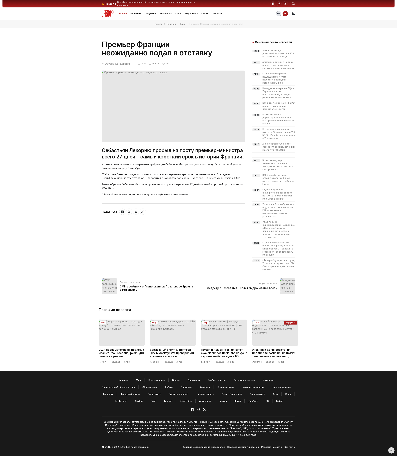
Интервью (268, 380)
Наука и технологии (253, 387)
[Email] (136, 212)
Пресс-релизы (156, 380)
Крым (237, 401)
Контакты (289, 447)
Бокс (153, 401)
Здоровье (186, 387)
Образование (150, 387)
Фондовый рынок (130, 394)
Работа (169, 387)
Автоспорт (205, 401)
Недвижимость (205, 394)
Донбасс (253, 401)
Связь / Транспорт (231, 394)
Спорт (204, 13)
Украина (123, 380)
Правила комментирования (243, 447)
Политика (135, 13)
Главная (122, 13)
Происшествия (225, 387)
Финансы (108, 394)
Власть (176, 380)
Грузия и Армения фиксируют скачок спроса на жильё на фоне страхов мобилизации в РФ (224, 353)
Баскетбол (186, 401)
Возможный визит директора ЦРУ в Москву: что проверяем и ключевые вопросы (172, 353)
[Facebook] (122, 212)
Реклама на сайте (271, 447)
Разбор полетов (217, 380)
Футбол (139, 401)
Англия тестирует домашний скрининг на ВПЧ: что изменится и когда (278, 53)
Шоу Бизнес (191, 13)
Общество (150, 13)
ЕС (267, 401)
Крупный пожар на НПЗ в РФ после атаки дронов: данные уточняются (278, 106)
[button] (293, 4)
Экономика (166, 13)
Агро (275, 394)
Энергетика (154, 394)
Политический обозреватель (118, 387)
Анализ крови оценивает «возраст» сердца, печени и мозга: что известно (278, 146)
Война (279, 401)
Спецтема (217, 13)
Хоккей (223, 401)
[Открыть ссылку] (143, 212)
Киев (178, 13)
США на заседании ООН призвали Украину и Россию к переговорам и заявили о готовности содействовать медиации (278, 248)
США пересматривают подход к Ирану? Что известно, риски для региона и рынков (122, 353)
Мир (182, 24)
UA (278, 13)
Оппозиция (194, 380)
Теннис (168, 401)
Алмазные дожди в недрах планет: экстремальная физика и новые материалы (278, 65)
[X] (129, 212)
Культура (205, 387)
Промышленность (179, 394)
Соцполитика (257, 394)
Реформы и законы (244, 380)
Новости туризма (281, 387)
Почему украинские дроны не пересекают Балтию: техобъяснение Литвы (159, 2)
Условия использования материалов (204, 447)
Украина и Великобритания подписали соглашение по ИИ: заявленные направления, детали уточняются (278, 210)
